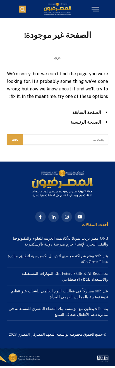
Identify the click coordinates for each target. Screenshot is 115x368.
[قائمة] (94, 9)
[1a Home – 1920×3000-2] (57, 365)
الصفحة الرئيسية (86, 122)
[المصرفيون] (57, 9)
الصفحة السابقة (86, 112)
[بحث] (22, 9)
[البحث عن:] (65, 139)
